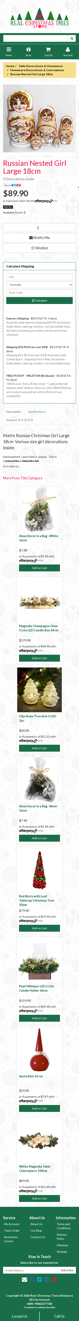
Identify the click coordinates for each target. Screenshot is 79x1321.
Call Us (59, 1316)
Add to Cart (39, 568)
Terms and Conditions (64, 1226)
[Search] (72, 38)
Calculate (40, 300)
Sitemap (62, 1251)
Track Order (11, 1230)
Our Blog (36, 1230)
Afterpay (62, 1245)
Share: (8, 185)
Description (13, 411)
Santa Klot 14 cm (31, 1076)
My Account (11, 1224)
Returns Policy (62, 1236)
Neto (52, 1307)
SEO (32, 1299)
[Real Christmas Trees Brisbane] (39, 16)
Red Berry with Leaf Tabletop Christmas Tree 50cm (36, 900)
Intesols (44, 1299)
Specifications (37, 411)
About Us (36, 1224)
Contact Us (37, 1237)
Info (55, 200)
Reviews (12, 420)
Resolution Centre (11, 1239)
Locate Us (20, 1316)
